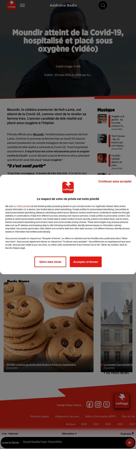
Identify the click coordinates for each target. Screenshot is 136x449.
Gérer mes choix (50, 262)
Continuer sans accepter (115, 181)
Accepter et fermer (85, 262)
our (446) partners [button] (22, 206)
